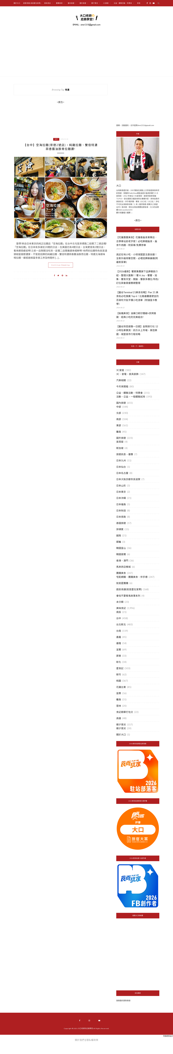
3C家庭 (120, 370)
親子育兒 (121, 724)
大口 (118, 185)
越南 (118, 535)
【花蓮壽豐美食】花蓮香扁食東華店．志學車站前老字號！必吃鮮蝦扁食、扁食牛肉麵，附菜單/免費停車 (136, 241)
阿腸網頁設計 (168, 1036)
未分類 (119, 601)
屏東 (118, 655)
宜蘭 (118, 649)
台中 (56, 139)
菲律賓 (119, 529)
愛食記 (119, 668)
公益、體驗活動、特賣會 (129, 392)
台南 (118, 630)
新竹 (118, 674)
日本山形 (121, 485)
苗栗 (118, 693)
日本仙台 (121, 466)
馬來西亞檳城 (123, 566)
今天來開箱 (122, 386)
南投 (118, 612)
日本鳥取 (121, 516)
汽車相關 (121, 380)
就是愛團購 (122, 583)
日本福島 (121, 504)
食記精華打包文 (124, 712)
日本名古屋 (122, 473)
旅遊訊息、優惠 (124, 454)
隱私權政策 (92, 1040)
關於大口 (17, 3)
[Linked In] (66, 275)
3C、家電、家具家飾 (127, 374)
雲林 (118, 705)
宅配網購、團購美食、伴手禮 (132, 577)
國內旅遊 (121, 402)
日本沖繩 (121, 498)
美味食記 (121, 608)
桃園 (118, 680)
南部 (118, 419)
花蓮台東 (121, 687)
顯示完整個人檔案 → (124, 212)
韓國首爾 (121, 554)
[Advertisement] (137, 101)
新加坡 (119, 448)
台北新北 (121, 624)
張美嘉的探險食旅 (123, 1000)
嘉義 (118, 637)
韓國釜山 (121, 548)
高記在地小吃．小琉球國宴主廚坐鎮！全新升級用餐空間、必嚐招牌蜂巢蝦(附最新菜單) (137, 258)
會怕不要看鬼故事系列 (128, 595)
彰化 (118, 662)
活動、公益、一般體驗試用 (130, 396)
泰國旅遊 (121, 523)
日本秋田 (121, 510)
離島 (118, 431)
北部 (118, 413)
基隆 (118, 643)
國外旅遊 (121, 438)
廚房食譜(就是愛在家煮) (32, 3)
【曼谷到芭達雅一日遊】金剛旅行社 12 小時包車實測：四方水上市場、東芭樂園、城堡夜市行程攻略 (137, 330)
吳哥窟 (119, 441)
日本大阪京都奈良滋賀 (128, 479)
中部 (118, 406)
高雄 (118, 718)
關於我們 (79, 1040)
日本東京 (121, 491)
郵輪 (118, 541)
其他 (138, 3)
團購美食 (121, 573)
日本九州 (121, 460)
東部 (118, 425)
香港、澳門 (122, 560)
